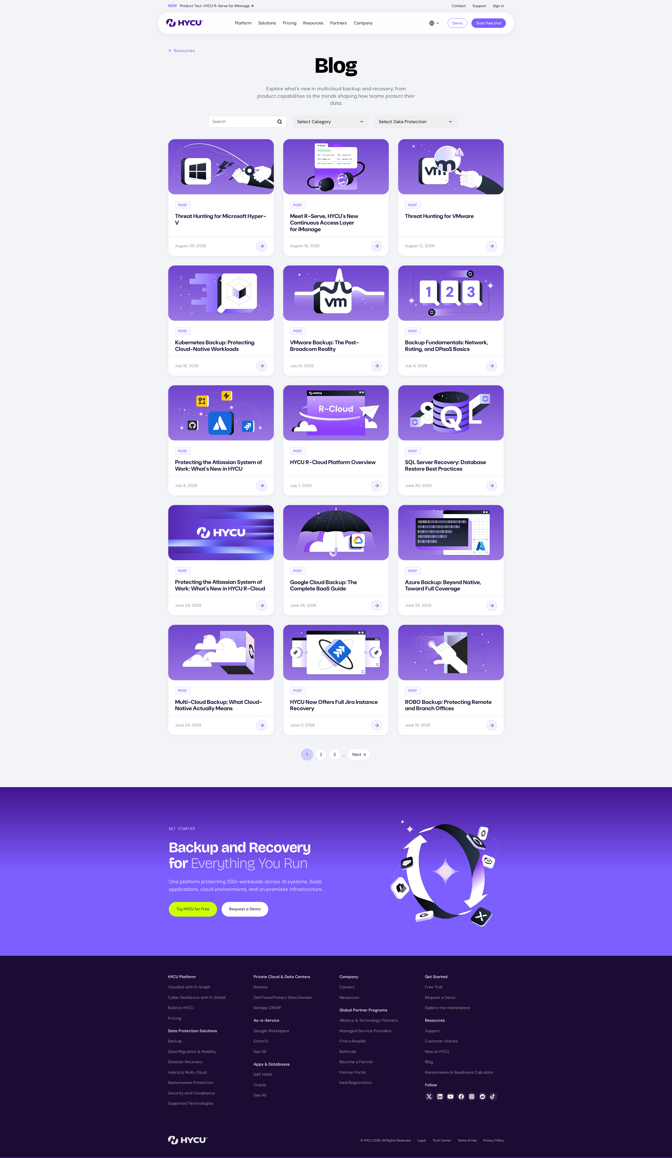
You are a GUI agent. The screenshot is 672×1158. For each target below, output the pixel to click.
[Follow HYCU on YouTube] (450, 1096)
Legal (422, 1140)
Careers (347, 987)
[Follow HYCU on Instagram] (472, 1096)
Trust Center (442, 1140)
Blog (429, 1061)
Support (479, 5)
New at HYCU (437, 1051)
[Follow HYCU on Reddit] (482, 1096)
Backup (175, 1041)
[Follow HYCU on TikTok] (493, 1096)
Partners (338, 23)
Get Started (436, 976)
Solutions (267, 23)
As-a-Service (266, 1020)
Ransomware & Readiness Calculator (459, 1072)
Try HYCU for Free (192, 909)
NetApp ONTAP (267, 1007)
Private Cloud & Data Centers (282, 976)
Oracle (260, 1085)
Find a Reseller (352, 1041)
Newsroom (349, 997)
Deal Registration (355, 1082)
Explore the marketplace (447, 1007)
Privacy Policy (493, 1140)
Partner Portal (352, 1072)
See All (260, 1051)
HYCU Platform (182, 976)
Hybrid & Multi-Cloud (187, 1072)
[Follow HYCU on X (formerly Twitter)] (429, 1096)
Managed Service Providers (365, 1031)
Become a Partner (356, 1061)
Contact (459, 5)
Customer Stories (441, 1041)
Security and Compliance (191, 1093)
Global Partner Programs (363, 1010)
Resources (313, 23)
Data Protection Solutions (192, 1031)
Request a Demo (245, 909)
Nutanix (260, 987)
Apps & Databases (272, 1064)
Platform (243, 23)
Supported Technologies (190, 1103)
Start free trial (488, 23)
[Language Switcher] (434, 23)
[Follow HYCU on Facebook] (461, 1096)
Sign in (498, 5)
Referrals (347, 1051)
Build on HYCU (181, 1007)
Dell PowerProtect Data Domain (283, 997)
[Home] (184, 23)
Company (363, 23)
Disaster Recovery (185, 1061)
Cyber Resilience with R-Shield (196, 997)
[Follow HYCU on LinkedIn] (440, 1096)
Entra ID (261, 1041)
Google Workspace (271, 1031)
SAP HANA (263, 1074)
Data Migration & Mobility (192, 1051)
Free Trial (433, 987)
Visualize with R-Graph (189, 987)
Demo (457, 23)
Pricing (289, 23)
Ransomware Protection (190, 1082)
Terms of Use (467, 1140)
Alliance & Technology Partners (368, 1020)
